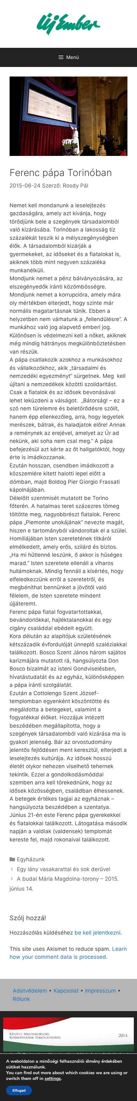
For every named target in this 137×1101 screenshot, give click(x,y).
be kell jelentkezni (97, 932)
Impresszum (100, 990)
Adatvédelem (30, 990)
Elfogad (18, 1090)
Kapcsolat (66, 990)
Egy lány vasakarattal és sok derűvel (63, 869)
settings (53, 1079)
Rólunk (21, 999)
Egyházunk (31, 859)
